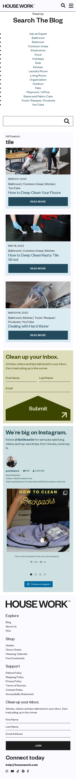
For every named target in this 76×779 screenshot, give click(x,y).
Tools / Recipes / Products (38, 100)
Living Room (38, 75)
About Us (11, 626)
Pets (38, 88)
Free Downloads (15, 658)
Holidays (38, 58)
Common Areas (38, 46)
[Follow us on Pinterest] (23, 771)
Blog (8, 622)
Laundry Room (38, 71)
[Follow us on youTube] (12, 771)
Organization (38, 79)
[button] (31, 574)
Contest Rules (14, 689)
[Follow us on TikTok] (18, 771)
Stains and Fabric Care (38, 96)
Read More (38, 201)
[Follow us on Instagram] (7, 771)
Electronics (38, 50)
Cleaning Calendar (16, 654)
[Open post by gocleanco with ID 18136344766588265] (38, 520)
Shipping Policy (15, 677)
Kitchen (38, 67)
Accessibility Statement (20, 694)
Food (38, 54)
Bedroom (38, 42)
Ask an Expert (38, 33)
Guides (10, 645)
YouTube (38, 104)
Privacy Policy (13, 681)
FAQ (8, 630)
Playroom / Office (38, 92)
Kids (38, 63)
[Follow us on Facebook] (28, 771)
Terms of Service (16, 685)
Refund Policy (14, 672)
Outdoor (38, 83)
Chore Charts (14, 649)
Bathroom (38, 38)
